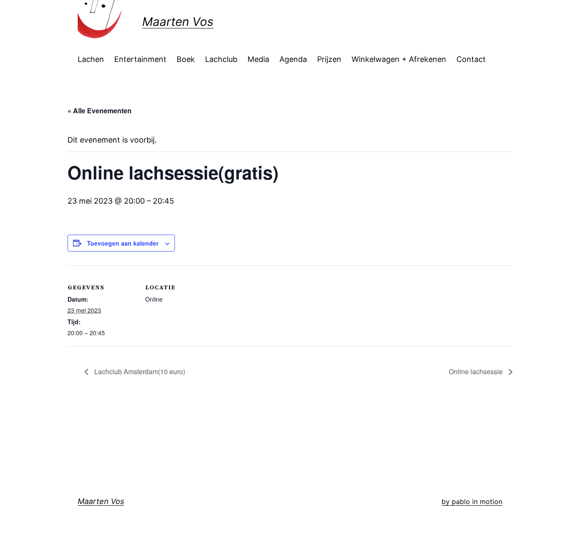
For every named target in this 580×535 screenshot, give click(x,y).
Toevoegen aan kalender (122, 243)
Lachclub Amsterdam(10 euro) (139, 371)
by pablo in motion (472, 501)
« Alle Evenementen (100, 110)
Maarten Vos (178, 21)
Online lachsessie (476, 371)
